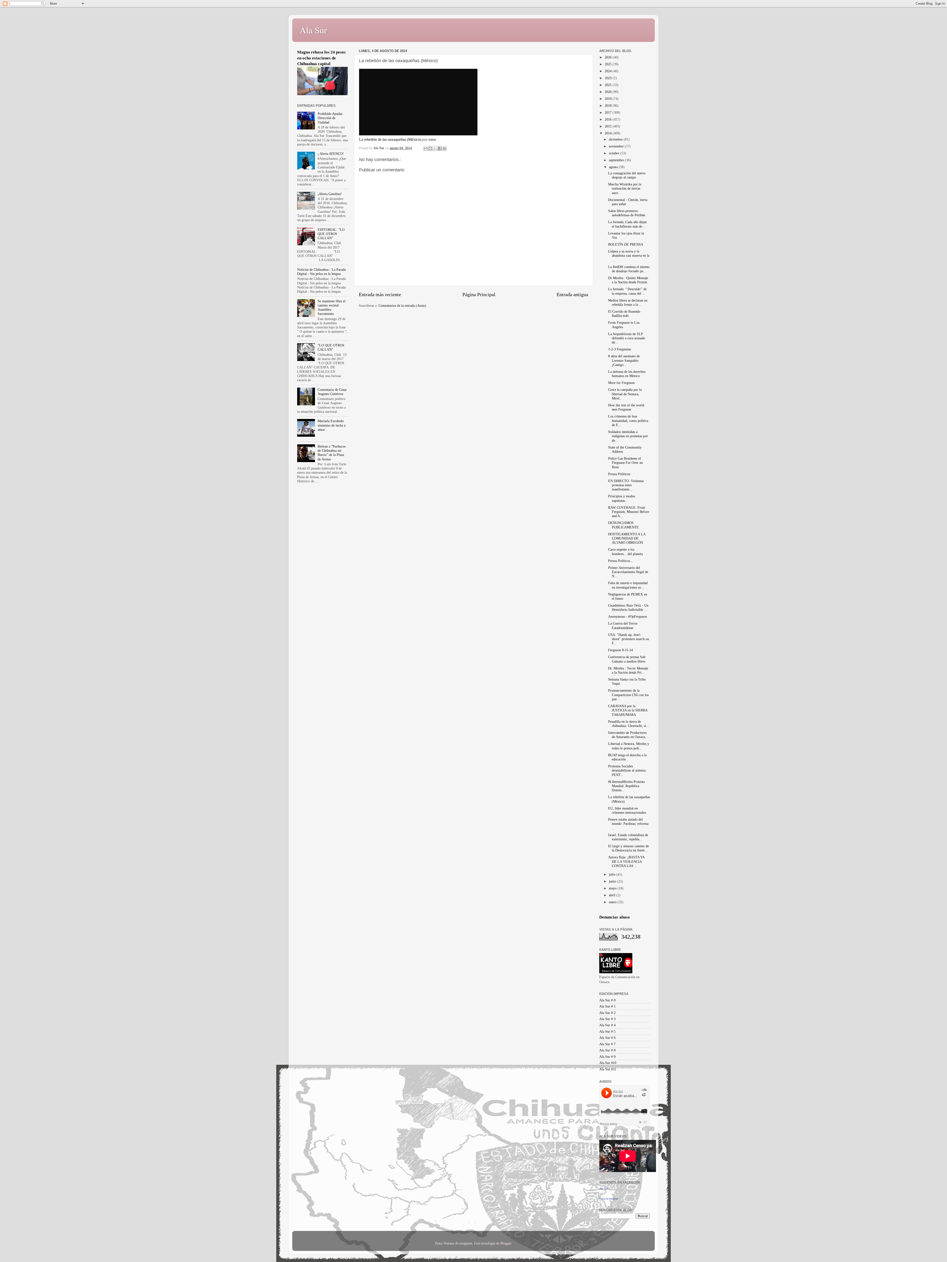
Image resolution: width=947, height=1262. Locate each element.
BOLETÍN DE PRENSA (625, 244)
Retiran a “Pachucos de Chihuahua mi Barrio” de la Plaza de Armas (332, 452)
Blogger (505, 1243)
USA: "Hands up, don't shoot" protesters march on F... (628, 639)
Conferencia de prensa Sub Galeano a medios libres (626, 659)
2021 (609, 85)
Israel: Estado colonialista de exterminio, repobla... (628, 837)
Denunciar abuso (614, 917)
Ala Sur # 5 (607, 1031)
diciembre (616, 139)
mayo (613, 888)
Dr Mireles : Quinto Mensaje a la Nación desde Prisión (628, 280)
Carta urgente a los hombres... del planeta (625, 551)
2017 (609, 112)
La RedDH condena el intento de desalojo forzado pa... (629, 269)
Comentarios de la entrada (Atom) (402, 305)
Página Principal (478, 294)
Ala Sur (313, 30)
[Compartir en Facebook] (439, 148)
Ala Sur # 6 (607, 1038)
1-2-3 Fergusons (619, 349)
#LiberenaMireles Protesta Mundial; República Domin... (626, 786)
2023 (609, 78)
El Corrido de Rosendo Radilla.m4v (624, 313)
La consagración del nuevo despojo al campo (626, 175)
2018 (609, 106)
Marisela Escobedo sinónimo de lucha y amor (332, 425)
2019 (609, 99)
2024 (609, 71)
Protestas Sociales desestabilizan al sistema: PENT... (627, 770)
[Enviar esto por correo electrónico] (425, 148)
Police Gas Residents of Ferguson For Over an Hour (625, 462)
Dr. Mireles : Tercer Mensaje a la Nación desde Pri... (628, 670)
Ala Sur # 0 (607, 1000)
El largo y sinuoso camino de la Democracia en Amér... (628, 848)
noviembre (617, 146)
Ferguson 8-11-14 (620, 650)
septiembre (617, 160)
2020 (609, 92)
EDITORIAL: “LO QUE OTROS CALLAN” (331, 234)
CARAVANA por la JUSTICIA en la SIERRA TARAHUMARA (627, 710)
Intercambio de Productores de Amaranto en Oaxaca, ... (629, 735)
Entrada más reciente (380, 294)
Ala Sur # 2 (607, 1013)
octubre (614, 153)
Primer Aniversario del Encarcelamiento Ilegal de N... (628, 572)
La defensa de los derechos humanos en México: (626, 374)
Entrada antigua (572, 294)
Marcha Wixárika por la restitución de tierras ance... (624, 188)
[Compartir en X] (435, 148)
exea (432, 139)
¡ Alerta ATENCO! (331, 154)
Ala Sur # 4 (607, 1025)
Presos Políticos (619, 474)
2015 (609, 126)
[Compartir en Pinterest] (444, 148)
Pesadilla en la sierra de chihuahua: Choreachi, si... (628, 724)
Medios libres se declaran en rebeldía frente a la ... (627, 302)
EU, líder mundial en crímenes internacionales (627, 810)
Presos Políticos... (620, 561)
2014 (609, 133)
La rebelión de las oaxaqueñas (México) (390, 139)
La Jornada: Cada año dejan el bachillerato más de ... (627, 224)
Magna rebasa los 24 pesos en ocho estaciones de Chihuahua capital (321, 58)
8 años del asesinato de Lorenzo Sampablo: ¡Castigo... (624, 360)
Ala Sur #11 (607, 1069)
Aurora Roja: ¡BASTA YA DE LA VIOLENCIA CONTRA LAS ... (626, 861)
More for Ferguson (621, 383)
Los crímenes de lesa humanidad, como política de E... (628, 420)
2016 (609, 119)
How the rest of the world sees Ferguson (626, 407)
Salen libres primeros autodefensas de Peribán (626, 213)
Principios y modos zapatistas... (621, 498)
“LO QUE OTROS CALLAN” (331, 347)
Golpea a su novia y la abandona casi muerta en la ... (628, 255)
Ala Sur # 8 (607, 1050)
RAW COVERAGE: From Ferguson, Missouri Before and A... (628, 511)
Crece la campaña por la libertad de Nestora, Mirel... (625, 394)
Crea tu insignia (608, 1198)
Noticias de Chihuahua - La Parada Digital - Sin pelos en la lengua (321, 272)
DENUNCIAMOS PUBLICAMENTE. (624, 525)
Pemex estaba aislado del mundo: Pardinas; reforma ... (628, 823)
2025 (609, 64)
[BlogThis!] (430, 148)
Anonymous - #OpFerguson (627, 616)
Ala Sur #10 (607, 1063)
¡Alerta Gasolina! (330, 194)
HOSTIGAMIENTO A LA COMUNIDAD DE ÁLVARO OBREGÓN (626, 538)
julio (612, 874)
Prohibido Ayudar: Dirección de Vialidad (330, 118)
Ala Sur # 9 (607, 1057)
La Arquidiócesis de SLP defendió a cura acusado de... (626, 338)
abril (612, 895)
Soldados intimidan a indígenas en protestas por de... (628, 436)
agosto (614, 167)
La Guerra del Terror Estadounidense (622, 625)
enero (613, 902)
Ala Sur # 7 (607, 1044)
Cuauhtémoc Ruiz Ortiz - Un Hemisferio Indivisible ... (628, 607)
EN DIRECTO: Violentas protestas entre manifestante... (626, 485)
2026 (609, 57)
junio (613, 881)
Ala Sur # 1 (607, 1006)
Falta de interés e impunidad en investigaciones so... (628, 585)
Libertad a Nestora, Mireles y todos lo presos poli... (628, 746)
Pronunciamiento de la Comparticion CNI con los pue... (628, 694)
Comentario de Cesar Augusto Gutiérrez (332, 392)
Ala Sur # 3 (607, 1019)
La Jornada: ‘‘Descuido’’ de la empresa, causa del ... (627, 291)
